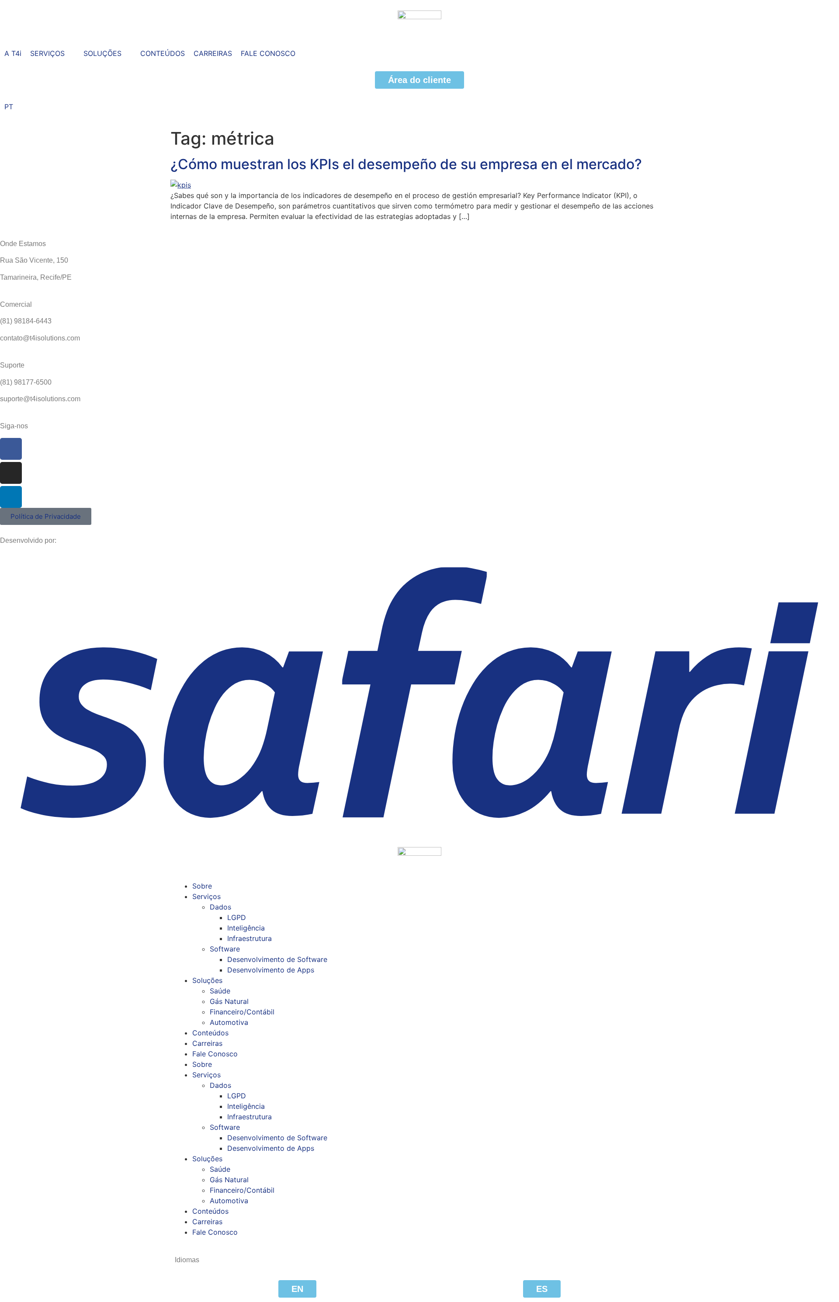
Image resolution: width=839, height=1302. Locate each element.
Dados (220, 907)
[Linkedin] (11, 497)
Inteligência (246, 928)
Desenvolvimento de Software (277, 959)
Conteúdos (210, 1032)
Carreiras (207, 1043)
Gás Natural (229, 1001)
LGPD (236, 917)
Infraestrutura (249, 938)
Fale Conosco (215, 1053)
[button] (52, 53)
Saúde (220, 990)
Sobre (202, 886)
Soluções (207, 980)
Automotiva (229, 1022)
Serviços (206, 896)
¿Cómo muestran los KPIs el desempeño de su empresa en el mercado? (406, 164)
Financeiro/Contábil (242, 1011)
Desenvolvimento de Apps (270, 969)
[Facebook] (11, 449)
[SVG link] (419, 692)
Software (225, 948)
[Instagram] (11, 473)
